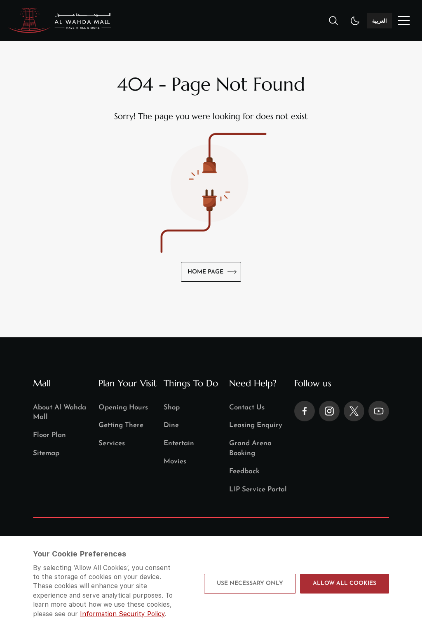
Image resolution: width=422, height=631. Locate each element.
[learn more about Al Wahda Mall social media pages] (304, 411)
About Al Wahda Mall (59, 412)
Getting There (120, 425)
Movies (175, 461)
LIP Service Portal (258, 489)
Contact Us (247, 407)
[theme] (355, 20)
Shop (172, 407)
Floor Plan (49, 435)
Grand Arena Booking (250, 448)
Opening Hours (123, 407)
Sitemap (46, 453)
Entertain (179, 443)
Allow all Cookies (344, 583)
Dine (171, 425)
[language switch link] (404, 20)
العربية (379, 20)
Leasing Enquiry (255, 425)
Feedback (244, 471)
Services (111, 443)
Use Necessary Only (250, 583)
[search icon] (333, 20)
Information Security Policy (122, 614)
